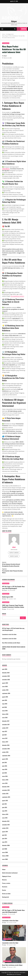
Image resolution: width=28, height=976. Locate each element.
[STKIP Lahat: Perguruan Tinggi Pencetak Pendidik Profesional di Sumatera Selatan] (14, 602)
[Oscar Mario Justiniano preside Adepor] (14, 955)
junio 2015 (4, 807)
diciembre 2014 (5, 821)
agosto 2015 (5, 800)
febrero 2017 (5, 742)
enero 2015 (4, 818)
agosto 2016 (5, 759)
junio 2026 (4, 669)
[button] (2, 28)
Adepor (14, 21)
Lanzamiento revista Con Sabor (9, 634)
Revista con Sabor (6, 893)
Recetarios (4, 887)
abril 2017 (4, 735)
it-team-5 (5, 590)
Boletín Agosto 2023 (7, 597)
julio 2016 (4, 762)
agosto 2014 (5, 831)
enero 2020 (5, 686)
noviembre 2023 (6, 679)
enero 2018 (4, 717)
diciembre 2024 (5, 673)
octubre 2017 (5, 728)
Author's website (14, 552)
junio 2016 (4, 766)
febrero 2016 (5, 780)
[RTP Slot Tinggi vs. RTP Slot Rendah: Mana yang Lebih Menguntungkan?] (14, 583)
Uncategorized (6, 43)
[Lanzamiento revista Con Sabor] (14, 917)
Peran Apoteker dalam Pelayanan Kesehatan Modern (12, 570)
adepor (5, 55)
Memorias (4, 880)
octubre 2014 (5, 828)
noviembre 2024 (6, 676)
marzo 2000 (5, 852)
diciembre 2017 (5, 721)
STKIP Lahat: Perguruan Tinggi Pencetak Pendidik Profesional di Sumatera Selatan (13, 606)
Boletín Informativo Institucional (9, 873)
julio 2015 (4, 804)
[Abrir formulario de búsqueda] (14, 29)
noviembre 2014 (6, 825)
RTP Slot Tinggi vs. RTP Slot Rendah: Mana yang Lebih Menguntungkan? (13, 587)
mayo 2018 (4, 704)
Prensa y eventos (6, 883)
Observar (23, 29)
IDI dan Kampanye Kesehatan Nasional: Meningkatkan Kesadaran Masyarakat (11, 564)
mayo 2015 (4, 811)
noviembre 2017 (6, 724)
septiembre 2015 (6, 797)
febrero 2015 (5, 814)
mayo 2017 (4, 731)
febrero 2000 (5, 856)
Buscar (4, 614)
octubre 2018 (5, 690)
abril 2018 (4, 707)
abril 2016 (4, 773)
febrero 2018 (5, 714)
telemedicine (6, 169)
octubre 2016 (5, 752)
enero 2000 (5, 859)
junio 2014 (4, 838)
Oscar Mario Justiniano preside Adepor (11, 643)
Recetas (4, 890)
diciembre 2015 (5, 787)
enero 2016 (4, 783)
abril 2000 (4, 849)
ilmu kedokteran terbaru (17, 296)
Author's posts (14, 556)
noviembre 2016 (6, 749)
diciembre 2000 (6, 845)
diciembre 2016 (5, 745)
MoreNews (10, 974)
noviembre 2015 (6, 790)
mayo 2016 (4, 769)
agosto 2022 (5, 683)
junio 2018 (4, 700)
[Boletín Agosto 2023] (14, 594)
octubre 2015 (5, 793)
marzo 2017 (4, 738)
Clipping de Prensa (6, 876)
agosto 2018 (5, 697)
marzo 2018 (4, 711)
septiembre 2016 (6, 755)
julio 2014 (4, 835)
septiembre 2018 (6, 693)
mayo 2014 (4, 842)
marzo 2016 (5, 776)
